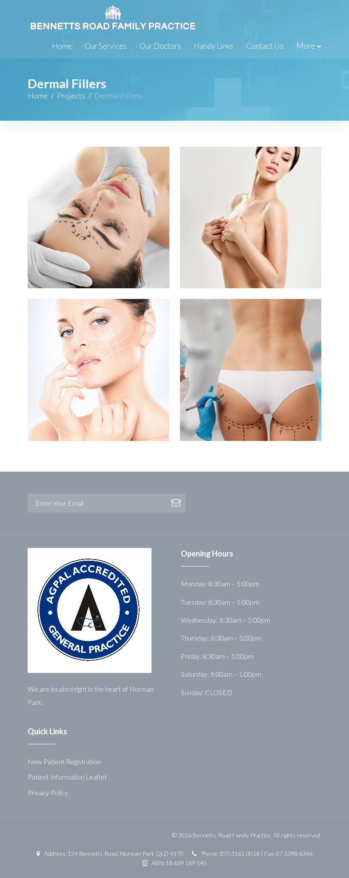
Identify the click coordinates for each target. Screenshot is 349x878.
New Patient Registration (64, 761)
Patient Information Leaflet (67, 777)
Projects (71, 95)
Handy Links (213, 45)
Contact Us (264, 45)
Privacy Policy (48, 792)
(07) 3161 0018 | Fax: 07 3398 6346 (266, 853)
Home (62, 45)
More (305, 45)
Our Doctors (160, 45)
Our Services (106, 45)
